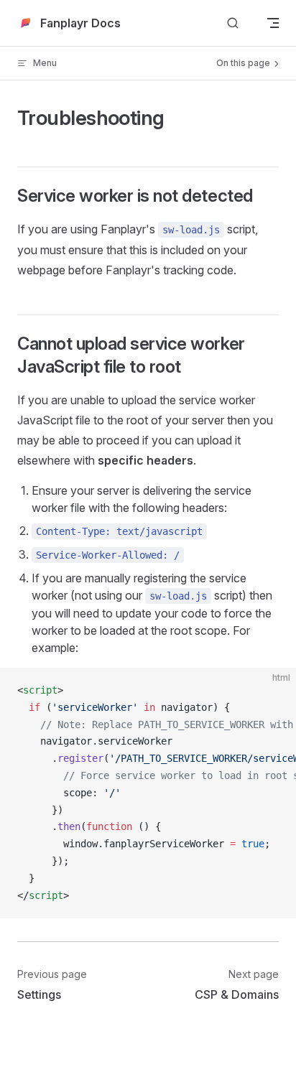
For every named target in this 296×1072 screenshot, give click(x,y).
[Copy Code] (273, 690)
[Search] (233, 23)
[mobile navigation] (273, 23)
